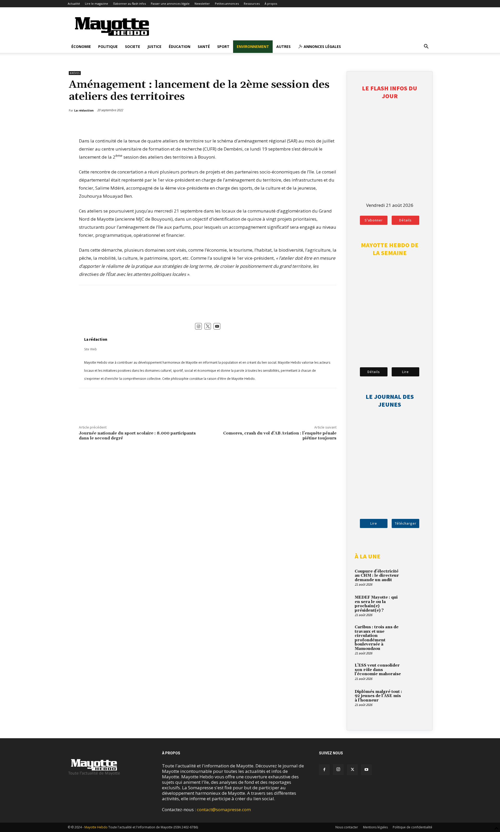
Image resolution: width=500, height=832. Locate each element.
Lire (405, 371)
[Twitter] (321, 124)
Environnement (253, 46)
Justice (154, 46)
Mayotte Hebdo (96, 827)
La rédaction (95, 339)
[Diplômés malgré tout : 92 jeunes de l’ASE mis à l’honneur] (415, 698)
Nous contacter (346, 827)
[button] (426, 47)
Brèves (75, 73)
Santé (204, 46)
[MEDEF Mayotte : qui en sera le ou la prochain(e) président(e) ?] (415, 603)
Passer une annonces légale (170, 3)
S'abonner (374, 220)
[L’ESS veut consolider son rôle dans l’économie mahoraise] (415, 671)
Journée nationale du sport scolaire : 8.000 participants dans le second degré (137, 436)
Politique (108, 46)
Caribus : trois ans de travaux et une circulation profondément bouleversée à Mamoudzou (376, 638)
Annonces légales (322, 46)
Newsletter (202, 3)
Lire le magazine (96, 3)
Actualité (74, 3)
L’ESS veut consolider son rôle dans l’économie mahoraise (378, 669)
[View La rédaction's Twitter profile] (207, 326)
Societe (132, 46)
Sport (223, 46)
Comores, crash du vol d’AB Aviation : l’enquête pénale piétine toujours (279, 436)
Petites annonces (227, 3)
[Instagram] (338, 769)
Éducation (179, 46)
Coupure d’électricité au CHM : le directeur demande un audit (377, 575)
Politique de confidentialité (412, 827)
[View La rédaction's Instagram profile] (198, 326)
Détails (405, 220)
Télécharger (405, 523)
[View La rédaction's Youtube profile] (217, 326)
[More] (333, 124)
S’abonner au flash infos (129, 3)
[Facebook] (309, 124)
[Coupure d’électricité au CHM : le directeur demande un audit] (415, 577)
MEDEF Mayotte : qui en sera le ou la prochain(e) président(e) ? (376, 604)
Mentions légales (375, 827)
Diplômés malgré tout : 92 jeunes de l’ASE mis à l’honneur (378, 696)
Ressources (252, 3)
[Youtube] (366, 770)
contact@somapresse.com (224, 809)
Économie (81, 46)
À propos (271, 3)
